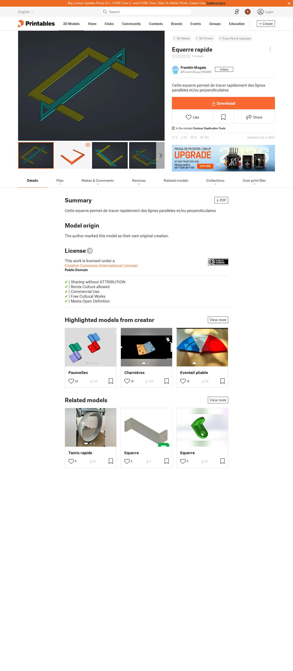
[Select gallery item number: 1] (82, 363)
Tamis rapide (80, 453)
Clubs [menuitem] (109, 24)
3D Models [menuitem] (71, 24)
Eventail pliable (194, 372)
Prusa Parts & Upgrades (236, 38)
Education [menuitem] (237, 24)
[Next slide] (160, 155)
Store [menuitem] (92, 24)
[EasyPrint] (236, 12)
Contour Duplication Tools (209, 128)
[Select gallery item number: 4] (94, 363)
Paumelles (78, 372)
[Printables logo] (36, 24)
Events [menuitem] (195, 24)
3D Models (183, 38)
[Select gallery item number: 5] (98, 363)
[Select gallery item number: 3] (91, 363)
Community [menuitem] (131, 24)
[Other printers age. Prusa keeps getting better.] (223, 158)
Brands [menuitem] (176, 24)
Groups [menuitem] (215, 24)
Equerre (131, 453)
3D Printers (206, 38)
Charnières (134, 372)
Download (226, 103)
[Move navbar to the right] (250, 23)
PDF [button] (223, 200)
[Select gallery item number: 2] (87, 363)
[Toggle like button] (71, 381)
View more (218, 320)
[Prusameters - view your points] (248, 12)
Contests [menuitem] (156, 24)
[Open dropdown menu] (270, 49)
